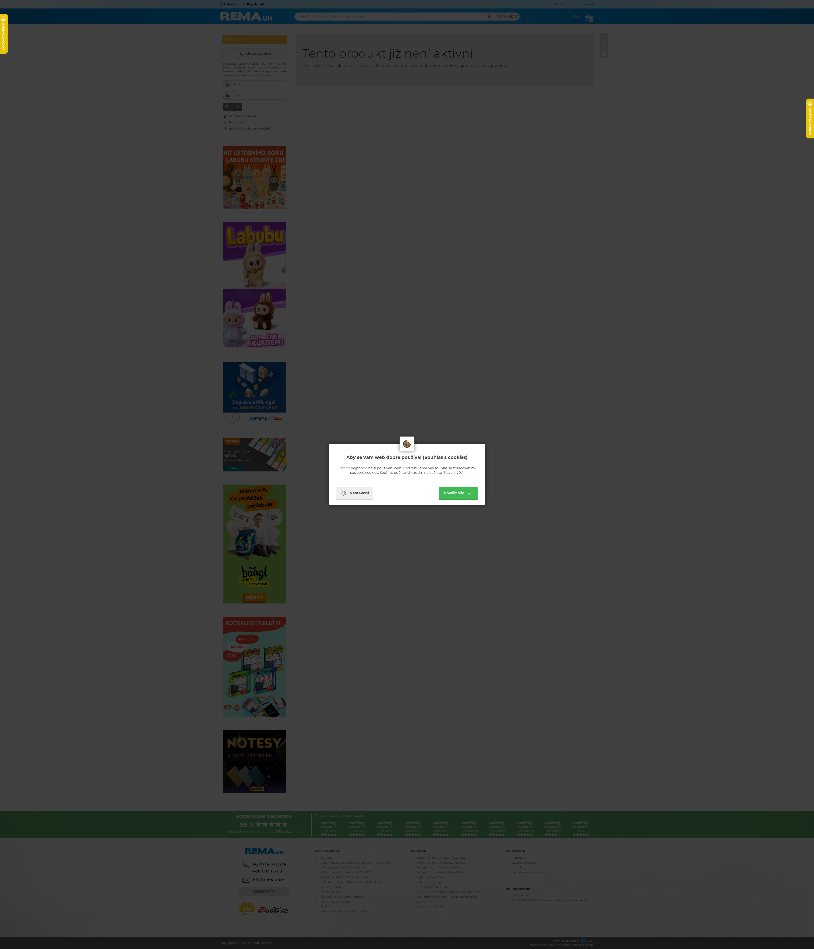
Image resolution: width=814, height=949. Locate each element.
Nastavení (359, 493)
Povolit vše (454, 493)
